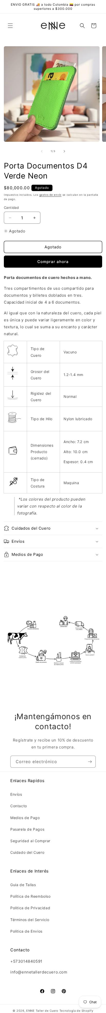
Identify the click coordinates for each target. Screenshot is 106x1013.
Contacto (18, 806)
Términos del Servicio (29, 919)
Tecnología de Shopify (76, 1010)
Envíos (16, 794)
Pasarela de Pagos (27, 829)
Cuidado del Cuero (27, 852)
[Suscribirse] (89, 762)
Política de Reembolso (30, 896)
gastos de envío (50, 194)
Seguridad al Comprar (30, 841)
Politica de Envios (26, 931)
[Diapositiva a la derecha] (64, 151)
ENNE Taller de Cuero (42, 1010)
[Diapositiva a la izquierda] (41, 151)
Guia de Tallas (23, 885)
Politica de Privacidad (30, 908)
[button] (10, 25)
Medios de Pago (25, 817)
